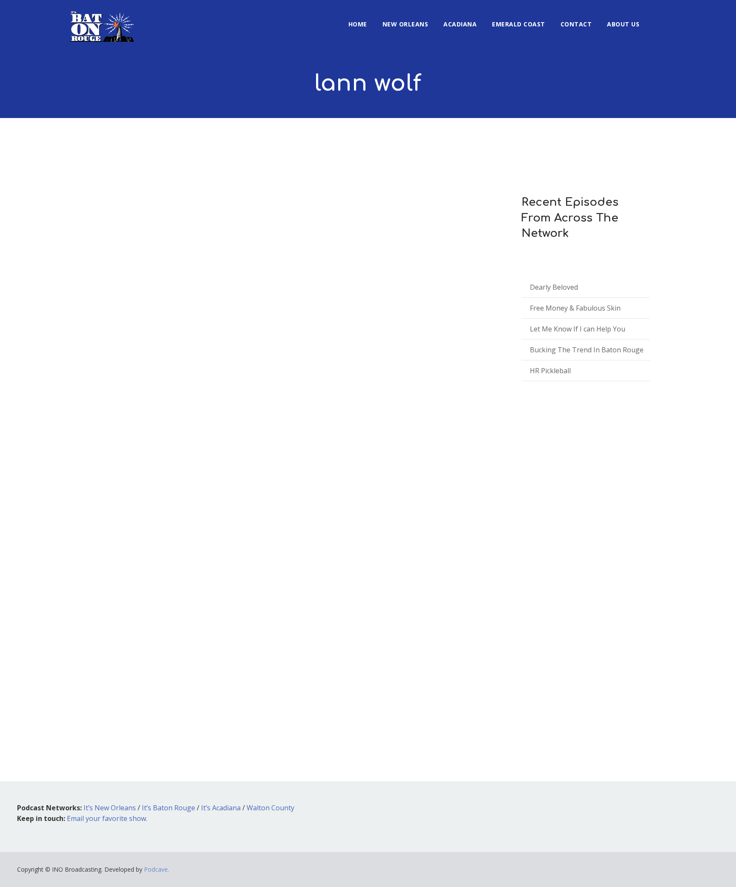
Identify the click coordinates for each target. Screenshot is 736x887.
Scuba (99, 609)
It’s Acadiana (221, 807)
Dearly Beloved (554, 287)
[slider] (448, 682)
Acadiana (460, 24)
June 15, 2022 (101, 621)
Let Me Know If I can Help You (577, 329)
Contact (576, 24)
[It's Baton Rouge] (102, 21)
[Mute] (430, 678)
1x (470, 676)
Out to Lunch (155, 621)
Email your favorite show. (107, 818)
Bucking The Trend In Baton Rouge (587, 349)
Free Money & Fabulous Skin (575, 308)
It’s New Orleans (109, 807)
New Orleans (405, 24)
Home (357, 24)
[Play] (108, 676)
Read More (99, 701)
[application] (278, 676)
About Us (623, 24)
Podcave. (156, 869)
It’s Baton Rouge (168, 807)
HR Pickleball (550, 370)
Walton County (270, 807)
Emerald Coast (518, 24)
